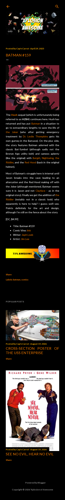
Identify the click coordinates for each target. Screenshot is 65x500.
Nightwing (48, 158)
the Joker (12, 132)
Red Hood (30, 162)
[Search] (57, 5)
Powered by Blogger (35, 482)
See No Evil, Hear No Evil (30, 454)
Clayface (40, 190)
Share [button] (9, 274)
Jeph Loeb (27, 234)
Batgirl (36, 158)
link (29, 230)
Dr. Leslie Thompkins (35, 136)
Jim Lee (25, 238)
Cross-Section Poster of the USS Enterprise (32, 350)
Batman (35, 123)
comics (24, 279)
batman (16, 279)
